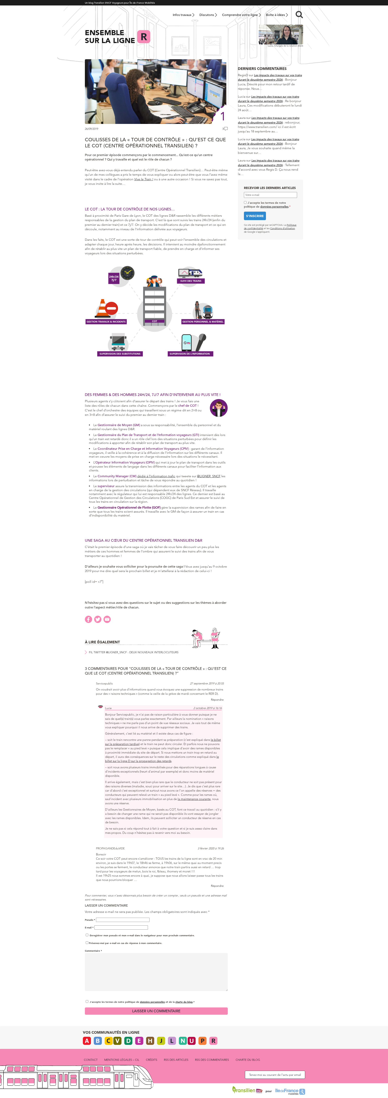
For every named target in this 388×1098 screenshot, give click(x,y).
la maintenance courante (194, 799)
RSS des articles (176, 1060)
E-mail (89, 927)
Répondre (217, 699)
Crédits (151, 1060)
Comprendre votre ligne (240, 15)
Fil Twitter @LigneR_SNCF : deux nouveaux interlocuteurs (133, 652)
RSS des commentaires (212, 1060)
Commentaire (93, 950)
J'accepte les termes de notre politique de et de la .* (142, 1001)
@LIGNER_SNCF (208, 476)
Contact (91, 1060)
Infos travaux (182, 15)
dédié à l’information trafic (156, 476)
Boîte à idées (275, 15)
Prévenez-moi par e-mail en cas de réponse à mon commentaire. (125, 943)
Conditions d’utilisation (282, 228)
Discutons (206, 15)
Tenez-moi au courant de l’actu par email (275, 1075)
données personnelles (152, 1001)
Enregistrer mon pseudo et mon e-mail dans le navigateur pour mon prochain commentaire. (142, 935)
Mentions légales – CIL (121, 1060)
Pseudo (90, 919)
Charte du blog (248, 1060)
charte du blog (184, 1001)
